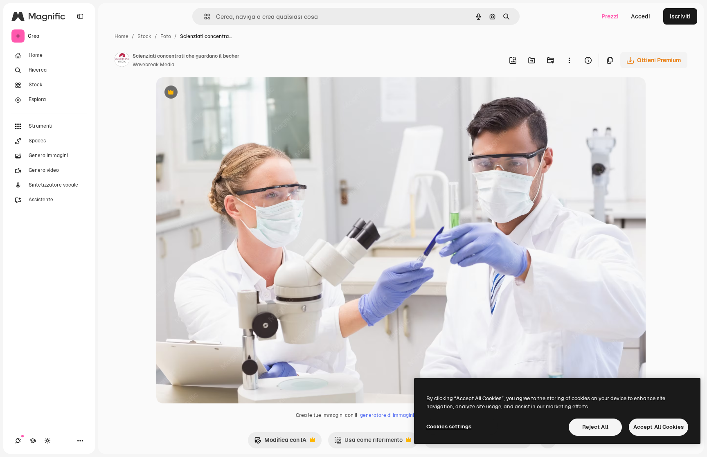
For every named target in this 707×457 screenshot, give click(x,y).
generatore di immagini (387, 415)
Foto (165, 36)
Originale (210, 93)
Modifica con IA (280, 442)
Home (121, 36)
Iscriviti (680, 16)
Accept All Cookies (658, 426)
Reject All (595, 426)
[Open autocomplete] (204, 17)
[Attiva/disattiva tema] (47, 440)
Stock (144, 36)
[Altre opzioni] (569, 60)
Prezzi (610, 16)
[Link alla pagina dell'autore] (122, 60)
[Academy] (32, 440)
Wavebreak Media (153, 64)
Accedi (640, 16)
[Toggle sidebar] (80, 16)
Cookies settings (448, 426)
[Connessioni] (18, 440)
